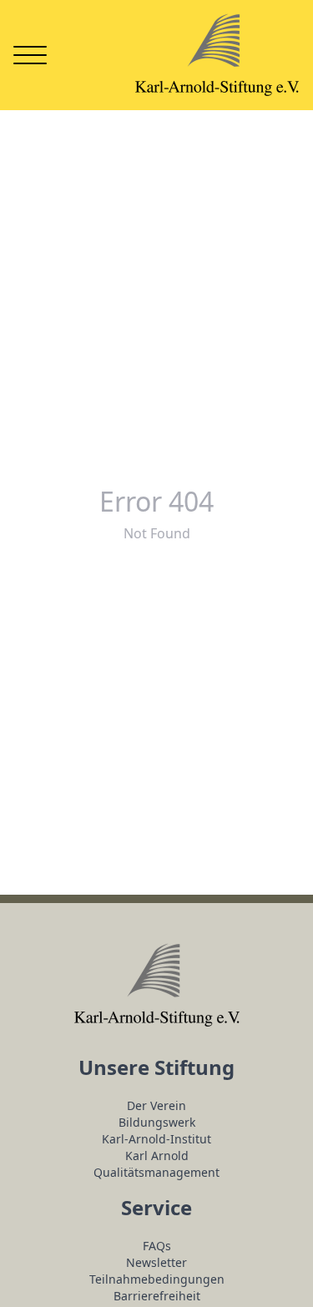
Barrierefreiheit (157, 1296)
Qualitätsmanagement (156, 1172)
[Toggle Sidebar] (30, 55)
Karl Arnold (157, 1155)
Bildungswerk (157, 1122)
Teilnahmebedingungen (157, 1279)
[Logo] (217, 55)
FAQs (157, 1246)
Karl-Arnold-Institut (156, 1139)
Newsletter (156, 1262)
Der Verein (156, 1105)
